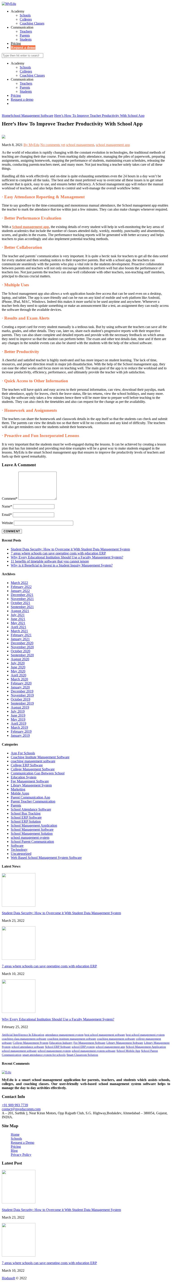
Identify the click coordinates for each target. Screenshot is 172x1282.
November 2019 (22, 695)
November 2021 (22, 599)
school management (80, 145)
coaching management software (33, 761)
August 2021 (20, 611)
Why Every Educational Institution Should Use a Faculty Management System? (67, 557)
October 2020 (20, 651)
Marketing (18, 789)
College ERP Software (27, 765)
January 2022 (20, 591)
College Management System (30, 1042)
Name (7, 506)
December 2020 (22, 643)
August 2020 (20, 659)
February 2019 (21, 731)
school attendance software (27, 1046)
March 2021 (19, 631)
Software (17, 845)
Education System (23, 777)
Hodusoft (8, 1278)
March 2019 (19, 727)
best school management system (145, 1034)
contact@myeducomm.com (21, 1109)
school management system (30, 837)
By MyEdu (31, 145)
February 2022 (21, 587)
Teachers (26, 31)
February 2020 (21, 683)
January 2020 (20, 687)
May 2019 (18, 719)
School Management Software (32, 829)
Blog (14, 1150)
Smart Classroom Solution (82, 1054)
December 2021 (22, 595)
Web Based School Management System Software (46, 858)
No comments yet (52, 145)
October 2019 (20, 699)
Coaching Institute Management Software (40, 757)
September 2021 (22, 607)
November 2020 (22, 647)
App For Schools (23, 753)
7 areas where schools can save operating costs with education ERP (58, 553)
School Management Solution (32, 833)
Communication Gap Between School (37, 773)
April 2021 (18, 627)
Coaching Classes (32, 23)
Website (7, 523)
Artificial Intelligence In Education (23, 1034)
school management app (113, 145)
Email (7, 515)
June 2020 (18, 667)
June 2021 (18, 619)
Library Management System (31, 785)
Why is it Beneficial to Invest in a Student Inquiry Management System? (62, 565)
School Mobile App (128, 1050)
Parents (25, 35)
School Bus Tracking (26, 813)
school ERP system (83, 1046)
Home (15, 1134)
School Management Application (34, 825)
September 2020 (22, 655)
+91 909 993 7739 (15, 1105)
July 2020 (18, 663)
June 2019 (18, 715)
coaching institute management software (71, 1038)
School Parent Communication (32, 841)
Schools (25, 15)
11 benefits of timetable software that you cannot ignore (50, 561)
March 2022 (19, 583)
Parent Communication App (30, 797)
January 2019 (20, 735)
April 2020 (18, 675)
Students (26, 39)
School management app (30, 227)
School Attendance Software (31, 809)
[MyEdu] (9, 4)
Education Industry (61, 1042)
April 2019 (18, 723)
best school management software (104, 1034)
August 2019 (20, 707)
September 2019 (22, 703)
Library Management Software (124, 1042)
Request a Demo (22, 1142)
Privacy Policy (21, 1155)
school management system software (94, 1050)
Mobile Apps (20, 793)
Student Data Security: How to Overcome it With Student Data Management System (70, 549)
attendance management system (64, 1034)
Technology (19, 849)
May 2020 (18, 671)
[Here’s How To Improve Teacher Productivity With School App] (3, 137)
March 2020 (19, 679)
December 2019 (22, 691)
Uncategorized (21, 853)
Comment (9, 498)
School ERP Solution (26, 821)
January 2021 (20, 639)
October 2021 (20, 603)
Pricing (16, 43)
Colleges (26, 19)
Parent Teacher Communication (33, 801)
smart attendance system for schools (44, 1054)
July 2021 (18, 615)
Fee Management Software (30, 781)
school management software (19, 1050)
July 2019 (18, 711)
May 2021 (18, 623)
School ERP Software (26, 817)
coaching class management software (24, 1038)
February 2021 (21, 635)
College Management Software (33, 769)
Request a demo (23, 47)
